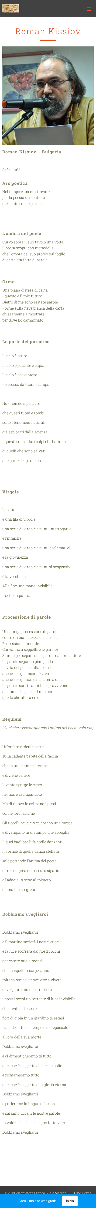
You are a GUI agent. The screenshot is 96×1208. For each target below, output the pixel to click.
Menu (89, 8)
